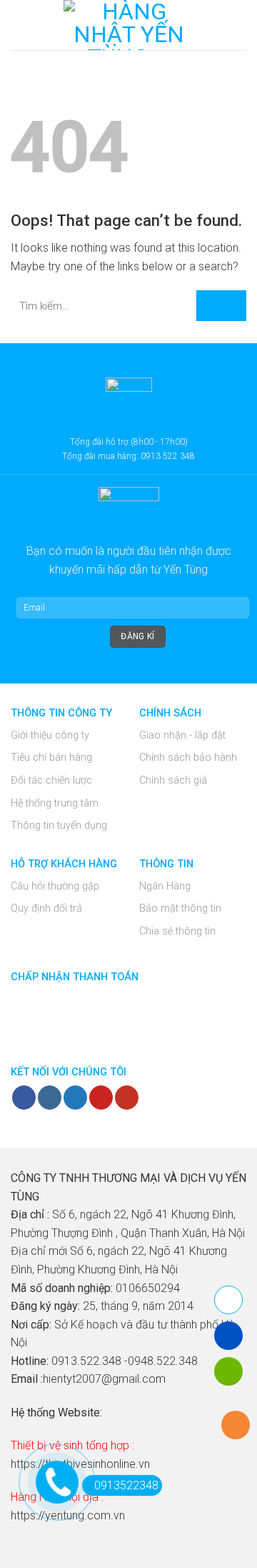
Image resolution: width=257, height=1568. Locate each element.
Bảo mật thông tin (180, 908)
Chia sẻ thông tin (177, 931)
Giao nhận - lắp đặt (182, 735)
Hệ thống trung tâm (55, 803)
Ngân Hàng (165, 886)
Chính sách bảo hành (188, 757)
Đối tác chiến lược (51, 780)
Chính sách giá (173, 780)
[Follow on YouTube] (126, 1097)
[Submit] (221, 305)
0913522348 (126, 1485)
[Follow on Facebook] (24, 1097)
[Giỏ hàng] (239, 25)
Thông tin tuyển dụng (59, 825)
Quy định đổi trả (46, 908)
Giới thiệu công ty (50, 735)
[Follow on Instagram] (49, 1097)
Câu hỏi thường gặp (55, 886)
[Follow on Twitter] (75, 1097)
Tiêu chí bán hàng (51, 757)
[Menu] (19, 24)
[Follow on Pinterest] (101, 1097)
